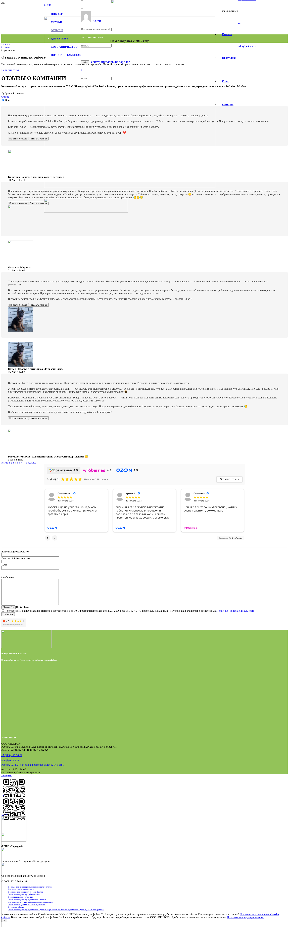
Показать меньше (38, 138)
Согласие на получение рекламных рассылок (26, 904)
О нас (225, 81)
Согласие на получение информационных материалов (30, 902)
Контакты (228, 104)
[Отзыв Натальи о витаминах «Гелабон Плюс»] (20, 366)
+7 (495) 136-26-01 (11, 755)
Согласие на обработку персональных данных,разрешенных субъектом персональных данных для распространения (56, 909)
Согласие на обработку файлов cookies (24, 894)
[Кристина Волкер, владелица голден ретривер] (20, 174)
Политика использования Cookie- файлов (25, 892)
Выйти (96, 21)
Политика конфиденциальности (21, 889)
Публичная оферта (16, 907)
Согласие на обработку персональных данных (27, 899)
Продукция (229, 57)
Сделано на (223, 538)
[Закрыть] (82, 8)
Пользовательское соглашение (20, 897)
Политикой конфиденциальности (235, 610)
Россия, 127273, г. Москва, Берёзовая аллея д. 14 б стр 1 (33, 764)
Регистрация (98, 62)
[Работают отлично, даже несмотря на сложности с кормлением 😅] (20, 453)
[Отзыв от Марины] (20, 264)
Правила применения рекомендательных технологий (30, 887)
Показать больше (18, 138)
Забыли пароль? (118, 62)
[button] (47, 538)
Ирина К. (63, 493)
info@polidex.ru (10, 760)
